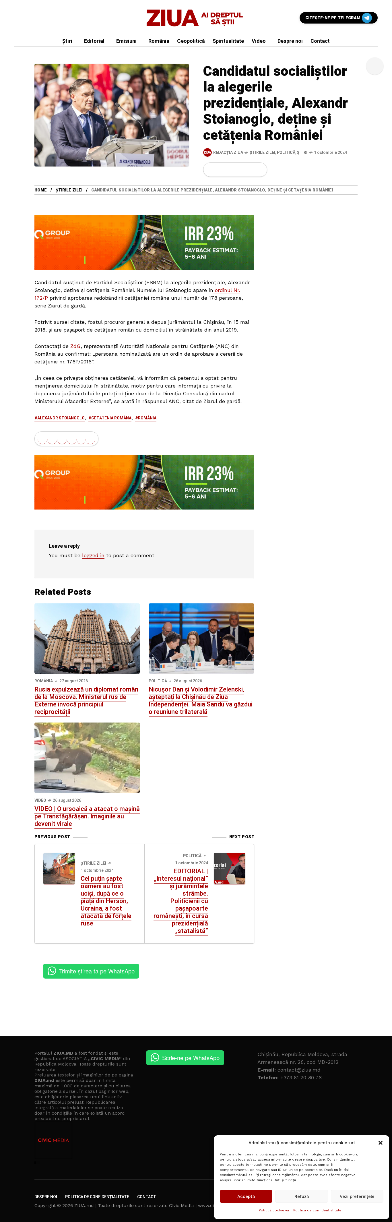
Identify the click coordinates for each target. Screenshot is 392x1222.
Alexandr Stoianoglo (61, 418)
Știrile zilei (262, 153)
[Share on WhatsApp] (231, 169)
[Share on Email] (249, 169)
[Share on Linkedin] (240, 169)
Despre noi (45, 1197)
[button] (380, 1143)
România (147, 418)
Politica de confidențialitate (317, 1210)
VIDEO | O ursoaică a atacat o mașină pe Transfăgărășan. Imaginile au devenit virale (87, 816)
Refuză (301, 1196)
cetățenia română (111, 418)
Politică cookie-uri (274, 1210)
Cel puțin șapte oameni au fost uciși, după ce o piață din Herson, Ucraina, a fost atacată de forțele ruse (106, 901)
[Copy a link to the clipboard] (259, 169)
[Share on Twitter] (221, 169)
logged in (93, 555)
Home (40, 190)
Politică (286, 153)
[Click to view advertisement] (144, 242)
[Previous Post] (59, 868)
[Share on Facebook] (211, 169)
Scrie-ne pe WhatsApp (191, 1057)
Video (40, 800)
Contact (146, 1197)
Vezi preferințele (357, 1196)
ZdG (75, 346)
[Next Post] (229, 868)
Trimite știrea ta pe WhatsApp (97, 971)
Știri (302, 153)
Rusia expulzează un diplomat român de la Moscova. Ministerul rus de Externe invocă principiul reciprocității (86, 700)
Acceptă (246, 1196)
